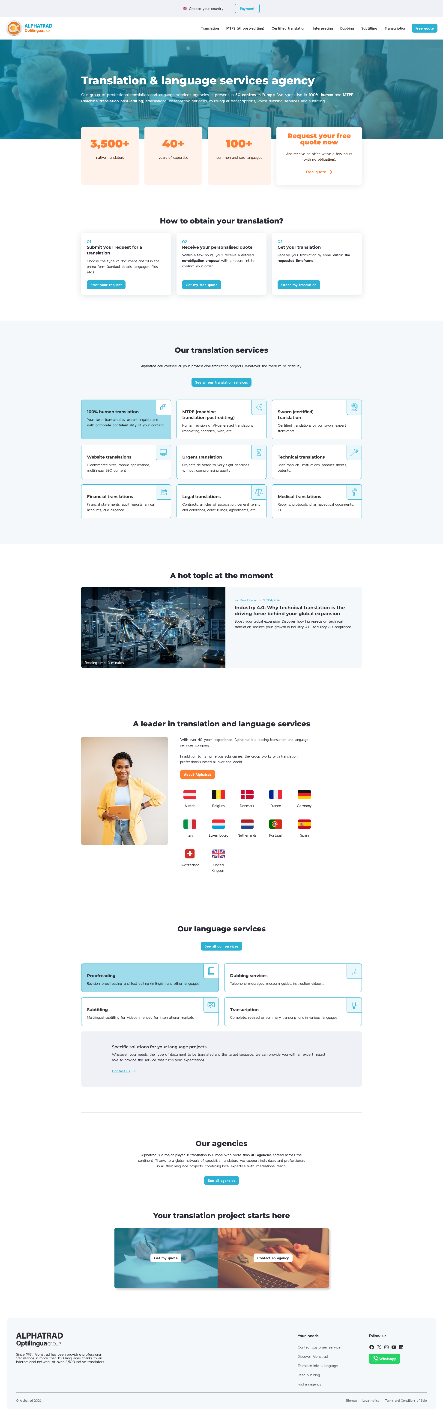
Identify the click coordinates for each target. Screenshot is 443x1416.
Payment (247, 8)
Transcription (244, 1009)
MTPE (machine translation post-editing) (208, 414)
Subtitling (97, 1009)
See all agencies (221, 1180)
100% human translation (113, 411)
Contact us (121, 1071)
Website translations (109, 457)
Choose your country (206, 8)
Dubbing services (249, 975)
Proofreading (101, 975)
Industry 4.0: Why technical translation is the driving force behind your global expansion (290, 610)
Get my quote (166, 1258)
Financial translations (110, 496)
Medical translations (299, 496)
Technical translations (301, 457)
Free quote (425, 28)
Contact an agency (273, 1258)
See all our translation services (221, 382)
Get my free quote (202, 285)
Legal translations (201, 496)
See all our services (221, 946)
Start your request (106, 285)
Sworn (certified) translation (296, 414)
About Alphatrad (197, 774)
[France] (275, 794)
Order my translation (299, 285)
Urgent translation (202, 457)
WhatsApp (387, 1359)
